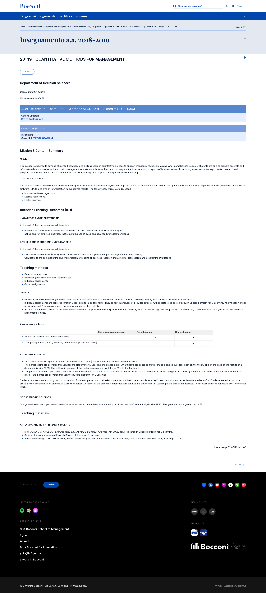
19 (43, 98)
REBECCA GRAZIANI (32, 119)
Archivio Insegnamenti (81, 27)
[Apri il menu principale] (244, 6)
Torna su (237, 465)
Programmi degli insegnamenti (56, 27)
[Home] (30, 6)
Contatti (238, 27)
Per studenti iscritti (34, 27)
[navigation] (133, 16)
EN (227, 6)
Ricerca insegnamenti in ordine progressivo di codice (155, 27)
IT (233, 6)
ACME (27, 72)
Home (22, 27)
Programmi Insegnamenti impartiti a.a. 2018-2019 (111, 27)
